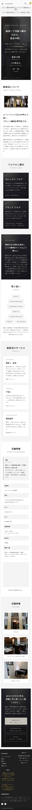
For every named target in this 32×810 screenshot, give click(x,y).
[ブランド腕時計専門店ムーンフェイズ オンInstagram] (5, 804)
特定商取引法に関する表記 (24, 755)
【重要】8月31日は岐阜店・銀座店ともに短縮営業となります (8, 774)
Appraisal (16, 721)
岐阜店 (2, 758)
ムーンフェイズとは (5, 756)
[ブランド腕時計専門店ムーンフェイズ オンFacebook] (2, 804)
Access (16, 738)
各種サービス (4, 765)
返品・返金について (24, 758)
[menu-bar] (3, 4)
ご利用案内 (3, 763)
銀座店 (2, 761)
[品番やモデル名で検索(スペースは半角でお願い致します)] (25, 4)
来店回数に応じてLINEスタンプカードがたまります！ (8, 780)
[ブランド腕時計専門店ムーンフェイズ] (9, 3)
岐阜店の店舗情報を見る (15, 590)
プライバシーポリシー (24, 760)
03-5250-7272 (8, 512)
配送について (24, 762)
